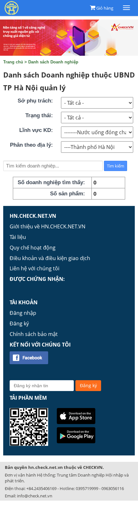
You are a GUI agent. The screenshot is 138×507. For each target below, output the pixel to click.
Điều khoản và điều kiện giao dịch (50, 258)
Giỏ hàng (104, 8)
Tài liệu (18, 237)
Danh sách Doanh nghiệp (53, 62)
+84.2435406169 (41, 488)
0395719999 (87, 488)
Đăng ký (19, 323)
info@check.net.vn (34, 496)
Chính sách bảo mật (34, 334)
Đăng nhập (23, 312)
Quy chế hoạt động (33, 247)
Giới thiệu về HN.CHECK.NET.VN (47, 226)
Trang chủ (13, 62)
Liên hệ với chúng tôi (34, 268)
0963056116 (112, 488)
